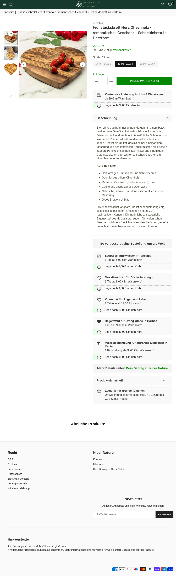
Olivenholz (98, 23)
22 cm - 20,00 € (125, 63)
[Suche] (10, 4)
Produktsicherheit (110, 380)
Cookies (12, 464)
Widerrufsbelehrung (19, 488)
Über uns (98, 464)
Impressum (14, 469)
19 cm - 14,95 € (103, 63)
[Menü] (4, 4)
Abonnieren (164, 514)
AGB (10, 459)
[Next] (82, 64)
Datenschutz (15, 473)
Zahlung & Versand (18, 478)
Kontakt (97, 459)
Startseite (8, 12)
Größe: (101, 57)
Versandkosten (122, 50)
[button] (169, 4)
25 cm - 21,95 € (147, 63)
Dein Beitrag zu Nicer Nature (147, 368)
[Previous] (23, 64)
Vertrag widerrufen (18, 483)
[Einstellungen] (162, 4)
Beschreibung (107, 118)
